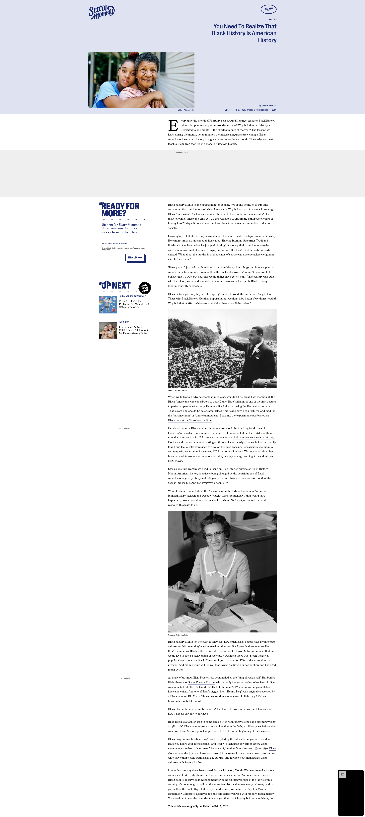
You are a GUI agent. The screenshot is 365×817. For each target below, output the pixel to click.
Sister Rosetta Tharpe (201, 682)
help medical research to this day (254, 438)
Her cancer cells (219, 433)
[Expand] (341, 772)
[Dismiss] (360, 772)
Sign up (132, 257)
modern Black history (253, 709)
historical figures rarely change (239, 135)
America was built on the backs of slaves (214, 272)
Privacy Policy (106, 249)
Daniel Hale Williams (232, 402)
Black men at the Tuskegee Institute (190, 420)
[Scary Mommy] (102, 12)
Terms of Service (138, 248)
